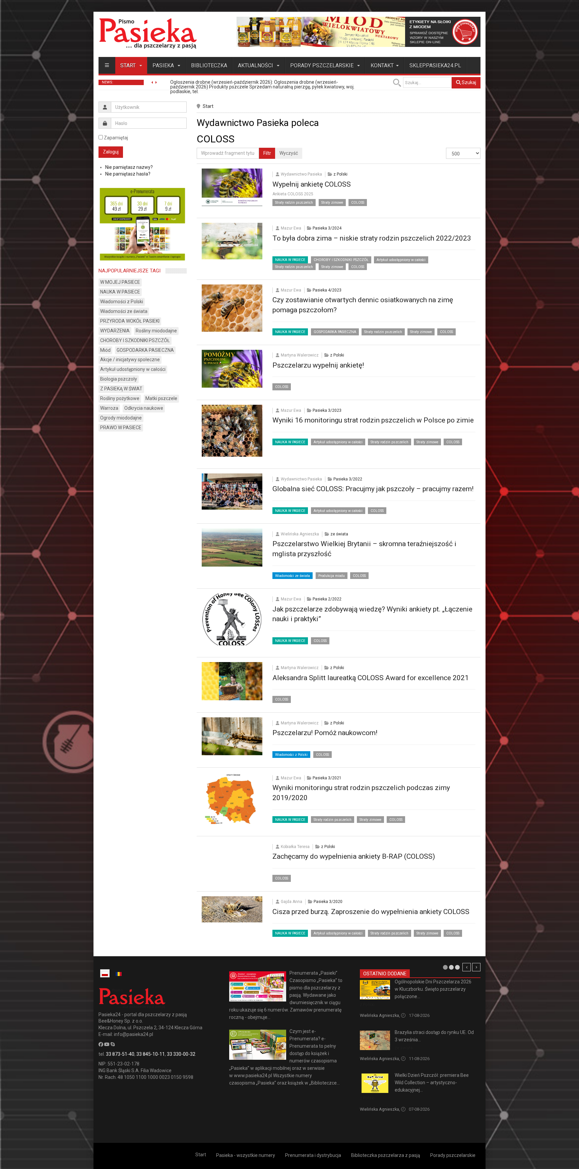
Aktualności (256, 65)
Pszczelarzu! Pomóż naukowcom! (324, 733)
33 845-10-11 (150, 1054)
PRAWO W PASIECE (120, 427)
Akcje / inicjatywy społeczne (130, 359)
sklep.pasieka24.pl (435, 65)
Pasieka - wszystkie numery (245, 1155)
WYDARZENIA (115, 330)
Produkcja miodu (331, 576)
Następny (476, 967)
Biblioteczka (209, 65)
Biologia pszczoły (118, 379)
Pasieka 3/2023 (327, 410)
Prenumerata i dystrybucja (313, 1155)
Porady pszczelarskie (322, 65)
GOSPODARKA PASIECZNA (335, 332)
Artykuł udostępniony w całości (401, 260)
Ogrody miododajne (121, 417)
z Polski (340, 174)
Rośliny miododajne (156, 330)
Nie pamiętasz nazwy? (129, 167)
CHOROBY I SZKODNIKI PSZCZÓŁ (341, 260)
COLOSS (357, 202)
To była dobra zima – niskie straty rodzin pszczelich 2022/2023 (371, 238)
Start (128, 65)
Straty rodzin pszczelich (294, 202)
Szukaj (468, 82)
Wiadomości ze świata (292, 576)
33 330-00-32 (181, 1054)
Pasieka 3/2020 (328, 901)
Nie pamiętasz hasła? (127, 174)
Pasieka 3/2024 (327, 228)
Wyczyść (288, 153)
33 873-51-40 (120, 1054)
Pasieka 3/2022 (347, 479)
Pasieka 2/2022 (327, 599)
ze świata (339, 534)
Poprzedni (466, 967)
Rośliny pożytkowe (119, 398)
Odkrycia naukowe (143, 408)
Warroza (109, 408)
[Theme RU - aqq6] (148, 33)
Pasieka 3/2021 (327, 778)
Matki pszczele (161, 398)
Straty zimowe (332, 202)
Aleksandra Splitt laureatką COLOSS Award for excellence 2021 (370, 678)
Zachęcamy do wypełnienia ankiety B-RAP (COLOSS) (353, 856)
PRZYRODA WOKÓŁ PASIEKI (129, 321)
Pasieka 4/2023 (327, 290)
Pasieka (163, 65)
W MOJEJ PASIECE (120, 282)
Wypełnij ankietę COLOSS (311, 184)
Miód (105, 350)
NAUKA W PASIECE (290, 260)
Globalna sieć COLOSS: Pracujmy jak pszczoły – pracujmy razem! (372, 489)
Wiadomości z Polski (291, 755)
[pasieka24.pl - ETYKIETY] (358, 31)
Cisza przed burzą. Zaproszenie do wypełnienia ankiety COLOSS (370, 912)
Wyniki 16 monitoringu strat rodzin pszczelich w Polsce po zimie (373, 420)
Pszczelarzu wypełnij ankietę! (318, 365)
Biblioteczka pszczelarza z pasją (385, 1155)
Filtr (267, 153)
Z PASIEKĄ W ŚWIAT (121, 388)
